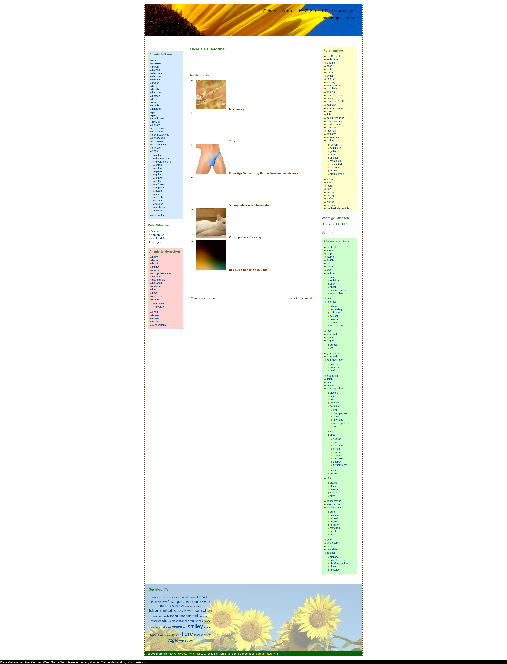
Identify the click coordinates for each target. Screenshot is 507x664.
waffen (330, 198)
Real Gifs (332, 247)
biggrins (331, 62)
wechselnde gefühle (338, 208)
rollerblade (205, 621)
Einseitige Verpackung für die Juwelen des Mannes (263, 173)
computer (335, 367)
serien (330, 140)
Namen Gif (157, 234)
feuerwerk (332, 334)
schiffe (333, 531)
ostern (333, 322)
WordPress (179, 653)
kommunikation (335, 108)
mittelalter (158, 296)
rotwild (156, 122)
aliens (330, 250)
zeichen (331, 552)
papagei (159, 187)
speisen (157, 634)
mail (329, 382)
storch (159, 197)
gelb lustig (335, 148)
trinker (155, 318)
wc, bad (331, 205)
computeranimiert (162, 273)
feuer (329, 330)
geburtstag (336, 309)
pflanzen (331, 478)
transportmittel (335, 507)
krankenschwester (192, 606)
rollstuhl (154, 627)
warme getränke (342, 423)
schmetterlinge (160, 134)
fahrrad (334, 518)
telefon (333, 370)
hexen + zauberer (340, 290)
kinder (155, 289)
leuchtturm (333, 375)
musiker (160, 303)
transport (332, 192)
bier (335, 410)
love (184, 611)
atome (330, 256)
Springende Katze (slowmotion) (250, 205)
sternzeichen (334, 504)
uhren (330, 539)
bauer (155, 260)
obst (332, 434)
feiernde (331, 78)
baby (155, 257)
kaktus (333, 492)
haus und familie (336, 101)
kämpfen (331, 104)
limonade (338, 419)
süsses (334, 473)
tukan (158, 210)
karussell (332, 356)
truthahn (160, 207)
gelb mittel (336, 151)
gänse (158, 171)
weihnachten (337, 325)
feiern (330, 298)
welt (332, 348)
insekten (157, 92)
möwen (159, 184)
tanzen (156, 315)
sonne (207, 627)
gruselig (331, 92)
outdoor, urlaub (335, 124)
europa (333, 344)
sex (185, 627)
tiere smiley (236, 109)
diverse (156, 76)
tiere (329, 189)
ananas (337, 439)
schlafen (331, 134)
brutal (330, 69)
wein (335, 426)
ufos (332, 534)
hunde (155, 89)
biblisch (156, 266)
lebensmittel (160, 610)
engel (330, 75)
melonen (338, 458)
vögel (155, 151)
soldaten (331, 179)
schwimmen (165, 627)
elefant (156, 79)
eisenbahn (335, 515)
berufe (155, 263)
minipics (331, 385)
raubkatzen (158, 118)
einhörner (335, 280)
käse (332, 431)
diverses (338, 452)
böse (329, 66)
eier (332, 396)
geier (158, 174)
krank (330, 111)
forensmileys (159, 601)
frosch (155, 82)
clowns (156, 270)
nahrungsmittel (335, 121)
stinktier (156, 147)
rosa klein (335, 161)
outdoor (173, 621)
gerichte (183, 602)
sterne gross (337, 174)
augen (330, 260)
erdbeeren (338, 455)
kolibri (158, 181)
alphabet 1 (336, 557)
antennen (335, 364)
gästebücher (334, 353)
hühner (159, 178)
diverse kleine (163, 161)
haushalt (157, 283)
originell (334, 157)
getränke (335, 406)
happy (330, 98)
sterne (333, 170)
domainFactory (265, 653)
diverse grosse (163, 158)
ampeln (331, 253)
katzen (156, 96)
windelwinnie (159, 325)
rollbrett (194, 621)
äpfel (335, 442)
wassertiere (158, 215)
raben (158, 190)
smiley (195, 626)
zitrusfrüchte (340, 465)
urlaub (155, 321)
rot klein (334, 167)
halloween (335, 312)
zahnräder (332, 549)
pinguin (156, 115)
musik (155, 105)
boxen (174, 597)
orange (333, 154)
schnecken (158, 138)
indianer (156, 286)
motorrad (335, 528)
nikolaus (334, 319)
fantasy (331, 273)
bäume (333, 482)
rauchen (331, 130)
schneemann (334, 501)
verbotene (332, 59)
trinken (207, 635)
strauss (159, 200)
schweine (157, 141)
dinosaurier (158, 73)
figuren (330, 337)
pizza (333, 470)
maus (155, 102)
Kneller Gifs (158, 238)
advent (333, 306)
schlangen (158, 131)
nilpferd (156, 108)
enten (158, 165)
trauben (337, 461)
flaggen (331, 340)
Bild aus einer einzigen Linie (248, 269)
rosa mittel (336, 164)
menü (157, 616)
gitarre (206, 601)
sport (155, 312)
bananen (338, 445)
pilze (332, 496)
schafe (156, 125)
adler (158, 155)
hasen (155, 86)
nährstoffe (156, 621)
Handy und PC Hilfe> (335, 224)
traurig (330, 195)
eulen (158, 168)
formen (334, 145)
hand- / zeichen (335, 95)
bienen (156, 70)
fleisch (333, 399)
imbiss (164, 605)
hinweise (335, 569)
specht (159, 194)
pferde (155, 112)
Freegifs (156, 242)
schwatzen (333, 137)
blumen (334, 486)
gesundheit (158, 279)
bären (155, 66)
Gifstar (155, 231)
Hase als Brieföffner (208, 49)
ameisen (157, 63)
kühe (155, 99)
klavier (179, 606)
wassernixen (337, 293)
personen (332, 127)
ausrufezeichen (338, 560)
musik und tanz (335, 118)
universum (332, 543)
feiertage (331, 82)
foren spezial (334, 85)
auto (332, 511)
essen (203, 596)
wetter (330, 202)
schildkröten (159, 128)
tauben (159, 204)
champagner (340, 413)
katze (172, 606)
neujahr (334, 316)
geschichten (333, 88)
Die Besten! (333, 56)
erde (329, 269)
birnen (336, 448)
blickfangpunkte (339, 563)
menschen (202, 610)
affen (155, 60)
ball (329, 263)
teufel (330, 185)
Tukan (233, 141)
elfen (332, 283)
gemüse (334, 402)
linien (330, 379)
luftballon (335, 524)
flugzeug (334, 521)
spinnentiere (159, 144)
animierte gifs (158, 597)
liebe (155, 292)
